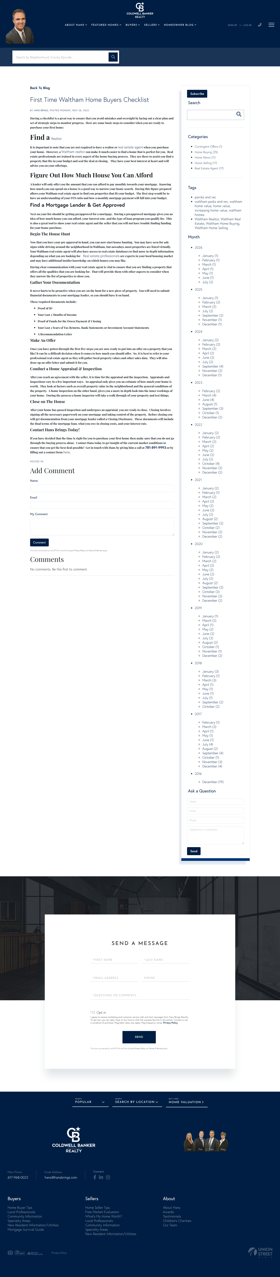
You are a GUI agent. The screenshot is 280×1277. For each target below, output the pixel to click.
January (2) (210, 340)
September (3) (212, 408)
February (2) (211, 302)
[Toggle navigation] (271, 25)
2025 (198, 289)
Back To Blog (40, 87)
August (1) (209, 404)
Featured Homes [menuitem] (105, 25)
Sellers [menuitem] (150, 25)
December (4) (212, 766)
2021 (198, 480)
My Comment (39, 514)
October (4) (210, 463)
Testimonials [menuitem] (172, 1216)
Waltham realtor (73, 152)
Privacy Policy (79, 550)
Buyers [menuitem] (131, 25)
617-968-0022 (18, 1177)
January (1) (210, 255)
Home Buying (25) (206, 152)
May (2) (207, 450)
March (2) (209, 306)
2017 (198, 714)
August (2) (210, 519)
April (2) (208, 353)
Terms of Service (95, 550)
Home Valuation (185, 1102)
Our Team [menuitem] (170, 1225)
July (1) (207, 698)
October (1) (210, 413)
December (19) (212, 782)
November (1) (212, 320)
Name (34, 481)
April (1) (207, 269)
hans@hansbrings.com (61, 1177)
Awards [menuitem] (168, 1212)
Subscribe (197, 94)
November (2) (212, 370)
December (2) (212, 417)
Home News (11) (205, 157)
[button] (113, 57)
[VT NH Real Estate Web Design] (260, 1252)
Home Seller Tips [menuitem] (97, 1207)
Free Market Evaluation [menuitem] (102, 1212)
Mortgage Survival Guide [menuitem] (26, 1229)
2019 (198, 608)
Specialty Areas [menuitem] (19, 1220)
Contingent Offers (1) (208, 146)
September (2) (212, 315)
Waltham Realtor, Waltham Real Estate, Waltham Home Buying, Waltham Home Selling (218, 223)
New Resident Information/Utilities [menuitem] (33, 1225)
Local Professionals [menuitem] (21, 1212)
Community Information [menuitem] (25, 1216)
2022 (198, 424)
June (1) (208, 277)
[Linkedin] (101, 1177)
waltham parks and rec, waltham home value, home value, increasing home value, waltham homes (218, 208)
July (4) (207, 744)
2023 (198, 382)
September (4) (212, 366)
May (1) (207, 273)
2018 (198, 663)
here (66, 452)
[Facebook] (94, 1177)
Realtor (56, 138)
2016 (198, 773)
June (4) (208, 399)
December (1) (212, 324)
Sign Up (232, 25)
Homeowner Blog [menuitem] (179, 25)
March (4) (209, 395)
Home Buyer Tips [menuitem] (20, 1207)
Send (139, 1037)
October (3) (210, 591)
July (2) (207, 282)
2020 (198, 544)
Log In (247, 25)
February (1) (211, 260)
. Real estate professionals (100, 256)
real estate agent (130, 147)
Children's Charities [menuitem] (177, 1220)
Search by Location (135, 1102)
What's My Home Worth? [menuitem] (103, 1216)
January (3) (210, 671)
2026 (198, 247)
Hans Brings (41, 110)
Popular (83, 1102)
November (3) (212, 762)
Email (33, 497)
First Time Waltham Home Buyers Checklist (89, 100)
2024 (198, 331)
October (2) (210, 527)
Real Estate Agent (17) (209, 168)
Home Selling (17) (206, 163)
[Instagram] (108, 1177)
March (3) (209, 680)
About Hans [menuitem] (74, 25)
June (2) (208, 357)
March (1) (209, 264)
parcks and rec (205, 197)
